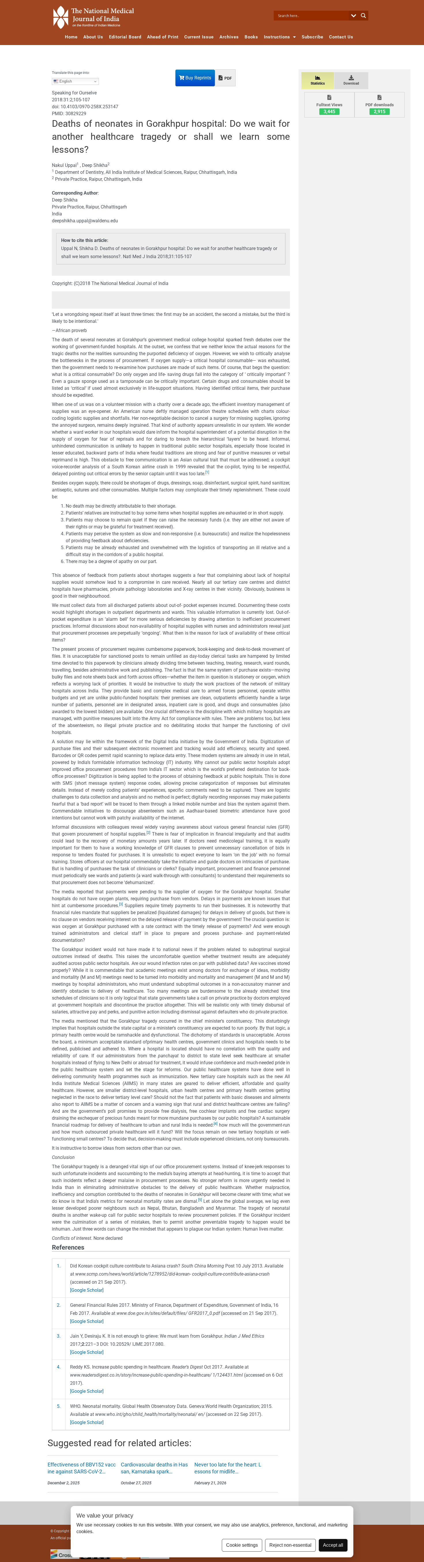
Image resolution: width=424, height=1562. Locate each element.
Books (251, 37)
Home (71, 37)
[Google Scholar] (87, 1290)
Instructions (277, 37)
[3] (121, 904)
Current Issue (199, 37)
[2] (148, 833)
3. (59, 1336)
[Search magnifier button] (363, 15)
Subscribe (312, 37)
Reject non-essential (290, 1545)
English (65, 81)
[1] (207, 472)
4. (59, 1367)
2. (59, 1305)
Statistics (318, 83)
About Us (93, 37)
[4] (215, 1124)
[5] (200, 1200)
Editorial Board (125, 37)
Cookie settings (242, 1545)
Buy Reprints (197, 78)
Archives (229, 37)
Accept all (333, 1545)
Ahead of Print (163, 37)
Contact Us (341, 37)
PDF (228, 78)
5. (59, 1406)
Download (351, 83)
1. (59, 1266)
